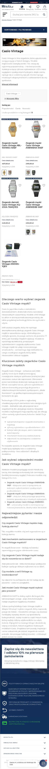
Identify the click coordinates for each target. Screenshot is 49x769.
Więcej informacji (10, 84)
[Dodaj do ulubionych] (20, 126)
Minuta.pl (8, 737)
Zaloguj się (30, 9)
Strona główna (7, 20)
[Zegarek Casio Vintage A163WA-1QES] (12, 248)
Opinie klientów (12, 748)
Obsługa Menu (11, 742)
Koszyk (44, 9)
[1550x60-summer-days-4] (24, 1)
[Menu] (5, 15)
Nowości (26, 108)
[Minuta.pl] (8, 7)
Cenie (17, 108)
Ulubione (38, 9)
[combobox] (28, 15)
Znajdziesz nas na (13, 753)
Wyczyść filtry (12, 98)
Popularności (8, 108)
